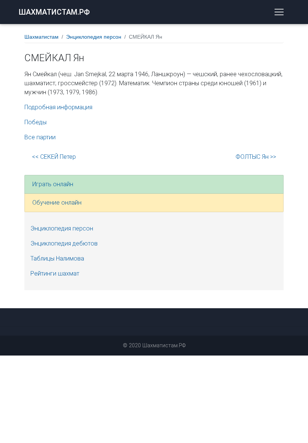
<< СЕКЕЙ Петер (54, 156)
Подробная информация (58, 107)
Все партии (40, 137)
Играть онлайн (52, 184)
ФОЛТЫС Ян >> (256, 156)
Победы (35, 122)
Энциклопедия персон (93, 37)
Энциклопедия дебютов (64, 243)
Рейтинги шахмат (54, 273)
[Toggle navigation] (279, 12)
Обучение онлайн (57, 202)
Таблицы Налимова (57, 258)
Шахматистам (41, 37)
